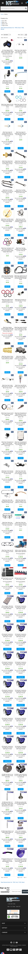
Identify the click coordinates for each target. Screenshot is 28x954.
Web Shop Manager (13, 946)
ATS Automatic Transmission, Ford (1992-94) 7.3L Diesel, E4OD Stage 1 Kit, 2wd (20, 607)
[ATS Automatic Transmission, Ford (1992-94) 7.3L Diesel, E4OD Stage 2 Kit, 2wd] (20, 628)
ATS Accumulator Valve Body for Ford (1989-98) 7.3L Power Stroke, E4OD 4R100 (7, 607)
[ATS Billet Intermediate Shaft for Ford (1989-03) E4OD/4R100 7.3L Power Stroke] (20, 796)
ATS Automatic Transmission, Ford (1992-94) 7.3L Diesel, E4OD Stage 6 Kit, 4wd (20, 747)
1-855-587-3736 (11, 904)
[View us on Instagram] (14, 943)
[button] (14, 923)
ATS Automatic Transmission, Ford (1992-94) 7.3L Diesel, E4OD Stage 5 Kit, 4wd (7, 747)
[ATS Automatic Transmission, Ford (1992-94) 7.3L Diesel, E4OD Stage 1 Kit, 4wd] (7, 628)
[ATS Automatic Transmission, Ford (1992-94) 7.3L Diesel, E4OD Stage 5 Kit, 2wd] (20, 712)
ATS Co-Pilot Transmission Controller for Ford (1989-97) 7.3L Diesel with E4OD (20, 832)
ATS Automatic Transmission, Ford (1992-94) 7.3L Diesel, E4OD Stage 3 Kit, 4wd (7, 691)
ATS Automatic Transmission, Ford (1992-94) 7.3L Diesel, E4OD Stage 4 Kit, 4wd (7, 719)
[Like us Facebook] (11, 943)
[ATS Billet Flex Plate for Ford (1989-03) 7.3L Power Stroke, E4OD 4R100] (7, 768)
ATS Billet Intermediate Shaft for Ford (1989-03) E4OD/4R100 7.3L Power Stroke (21, 803)
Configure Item (20, 621)
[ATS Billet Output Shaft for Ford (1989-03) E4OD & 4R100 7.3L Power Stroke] (7, 825)
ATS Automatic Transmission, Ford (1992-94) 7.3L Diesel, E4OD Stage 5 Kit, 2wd (20, 719)
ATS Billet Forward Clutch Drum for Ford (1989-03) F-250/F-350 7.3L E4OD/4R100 (21, 775)
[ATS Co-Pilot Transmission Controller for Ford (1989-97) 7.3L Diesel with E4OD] (20, 825)
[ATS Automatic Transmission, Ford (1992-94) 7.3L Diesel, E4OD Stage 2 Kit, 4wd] (7, 656)
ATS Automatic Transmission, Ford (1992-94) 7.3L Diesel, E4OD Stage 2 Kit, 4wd (7, 663)
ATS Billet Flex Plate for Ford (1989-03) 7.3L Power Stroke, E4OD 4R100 (7, 775)
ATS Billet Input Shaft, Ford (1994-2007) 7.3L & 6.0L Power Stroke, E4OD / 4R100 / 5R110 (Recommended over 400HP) (7, 804)
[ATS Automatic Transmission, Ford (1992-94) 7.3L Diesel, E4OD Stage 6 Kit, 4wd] (20, 740)
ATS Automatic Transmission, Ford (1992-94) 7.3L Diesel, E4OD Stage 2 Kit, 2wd (20, 635)
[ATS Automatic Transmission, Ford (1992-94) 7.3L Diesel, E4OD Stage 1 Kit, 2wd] (20, 600)
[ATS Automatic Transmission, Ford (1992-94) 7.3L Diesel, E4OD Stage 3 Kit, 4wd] (7, 684)
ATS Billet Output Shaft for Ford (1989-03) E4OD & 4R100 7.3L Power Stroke (7, 832)
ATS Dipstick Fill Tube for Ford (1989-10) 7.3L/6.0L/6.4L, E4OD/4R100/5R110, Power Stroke (7, 860)
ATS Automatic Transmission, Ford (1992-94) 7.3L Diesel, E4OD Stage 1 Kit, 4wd (7, 635)
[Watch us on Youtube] (17, 943)
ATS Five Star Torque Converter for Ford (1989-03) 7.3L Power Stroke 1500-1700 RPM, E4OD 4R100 (20, 860)
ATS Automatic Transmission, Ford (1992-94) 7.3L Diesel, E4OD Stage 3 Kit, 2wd (20, 663)
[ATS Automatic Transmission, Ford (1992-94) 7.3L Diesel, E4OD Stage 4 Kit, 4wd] (7, 712)
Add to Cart (7, 593)
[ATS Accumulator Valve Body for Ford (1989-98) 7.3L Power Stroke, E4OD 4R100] (7, 600)
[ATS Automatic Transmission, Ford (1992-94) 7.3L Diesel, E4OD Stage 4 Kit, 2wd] (20, 684)
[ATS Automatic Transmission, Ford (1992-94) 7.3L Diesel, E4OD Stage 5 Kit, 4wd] (7, 740)
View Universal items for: (12, 882)
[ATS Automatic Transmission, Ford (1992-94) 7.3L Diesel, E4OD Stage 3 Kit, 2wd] (20, 656)
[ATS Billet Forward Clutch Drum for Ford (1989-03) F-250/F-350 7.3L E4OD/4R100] (20, 768)
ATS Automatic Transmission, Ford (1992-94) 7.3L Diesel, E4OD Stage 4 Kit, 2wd (20, 691)
